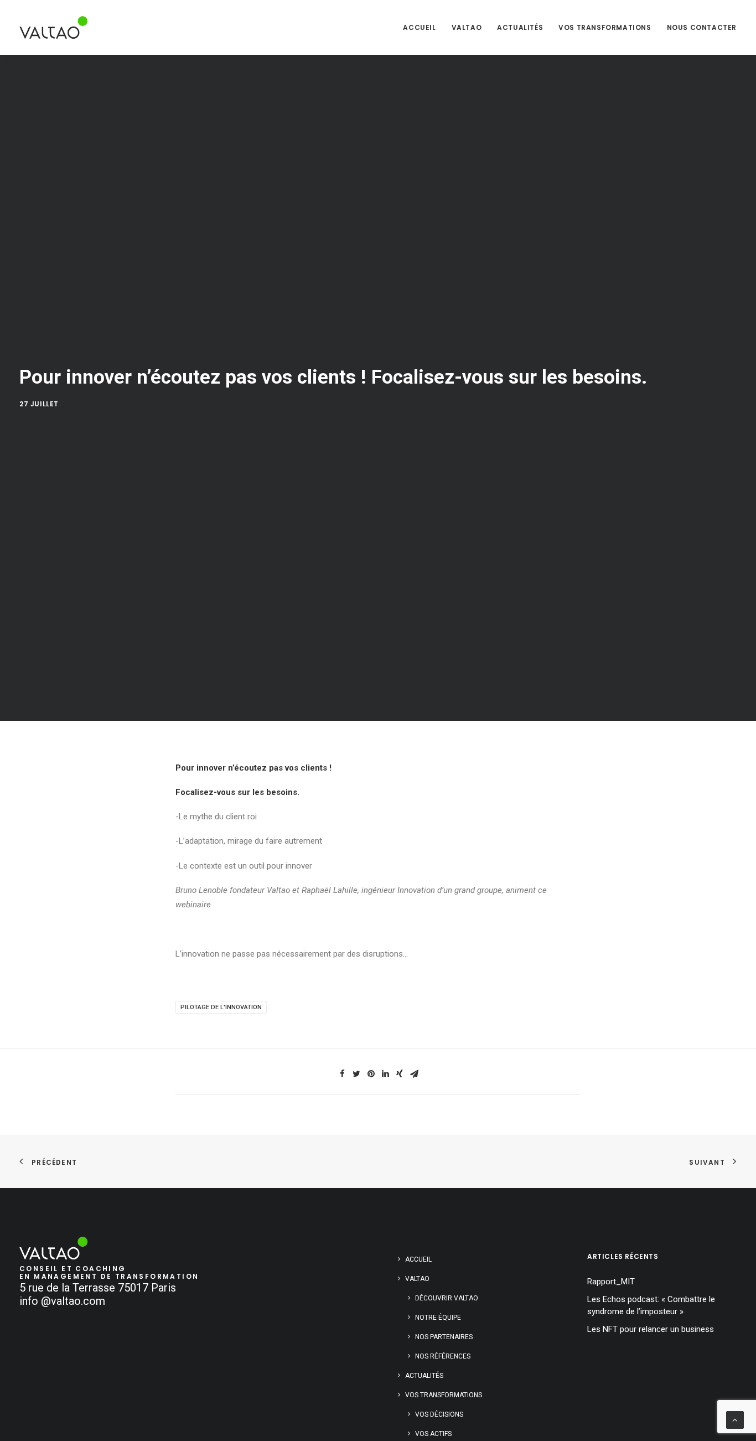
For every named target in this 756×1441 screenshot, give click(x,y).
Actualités (520, 27)
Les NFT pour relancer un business (650, 1329)
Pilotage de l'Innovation (221, 1007)
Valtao (467, 27)
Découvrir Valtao (446, 1298)
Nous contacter (702, 27)
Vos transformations (604, 27)
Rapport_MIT (611, 1282)
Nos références (442, 1356)
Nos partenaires (444, 1337)
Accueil (419, 27)
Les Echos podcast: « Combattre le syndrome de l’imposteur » (651, 1305)
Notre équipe (438, 1317)
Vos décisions (439, 1414)
